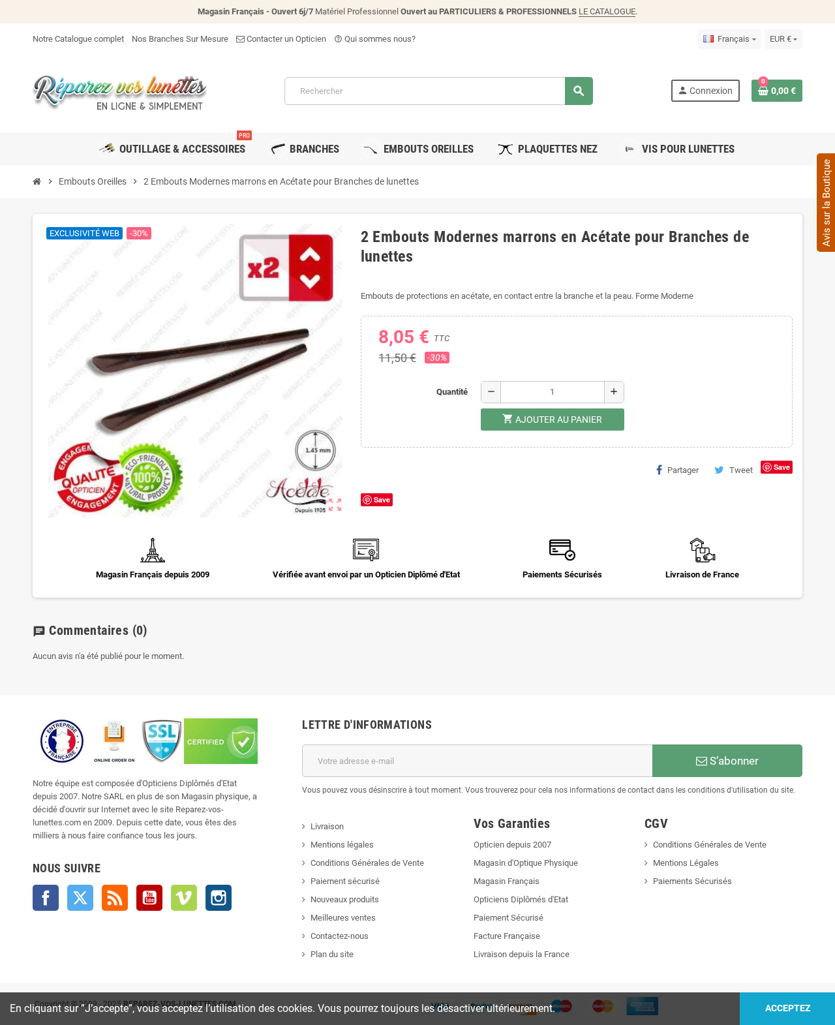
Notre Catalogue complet (78, 39)
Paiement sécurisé (345, 881)
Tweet (741, 470)
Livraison (327, 826)
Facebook (46, 898)
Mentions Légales (686, 863)
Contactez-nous (340, 936)
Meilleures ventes (343, 918)
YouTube (149, 898)
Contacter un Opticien (285, 39)
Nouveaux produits (345, 899)
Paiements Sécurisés (692, 881)
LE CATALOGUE (607, 11)
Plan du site (332, 954)
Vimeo (184, 898)
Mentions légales (342, 844)
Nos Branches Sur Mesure (180, 39)
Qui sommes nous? (375, 39)
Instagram (218, 898)
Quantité (452, 392)
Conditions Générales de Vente (367, 863)
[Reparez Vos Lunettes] (120, 90)
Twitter (80, 898)
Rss (115, 898)
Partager (683, 470)
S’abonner (733, 760)
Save (782, 467)
